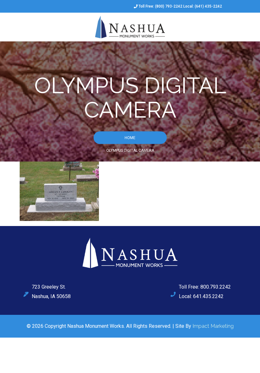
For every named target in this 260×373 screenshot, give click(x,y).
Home (130, 137)
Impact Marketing (213, 326)
